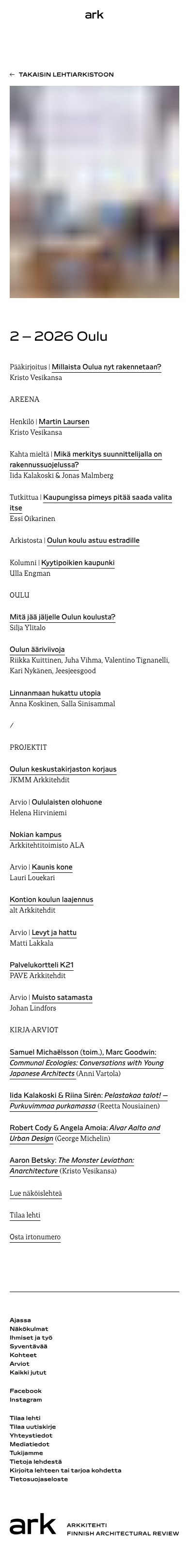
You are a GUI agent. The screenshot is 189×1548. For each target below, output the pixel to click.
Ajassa (20, 1321)
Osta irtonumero (35, 1237)
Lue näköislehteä (36, 1194)
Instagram (26, 1400)
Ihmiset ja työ (31, 1338)
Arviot (20, 1364)
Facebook (26, 1391)
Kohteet (23, 1355)
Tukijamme (26, 1453)
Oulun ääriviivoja (37, 650)
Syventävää (28, 1347)
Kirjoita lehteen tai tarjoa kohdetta (66, 1471)
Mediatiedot (29, 1445)
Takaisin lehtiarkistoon (66, 75)
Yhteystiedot (31, 1436)
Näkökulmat (29, 1329)
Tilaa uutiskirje (33, 1427)
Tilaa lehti (25, 1215)
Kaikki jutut (28, 1373)
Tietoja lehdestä (36, 1462)
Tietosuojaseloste (39, 1480)
